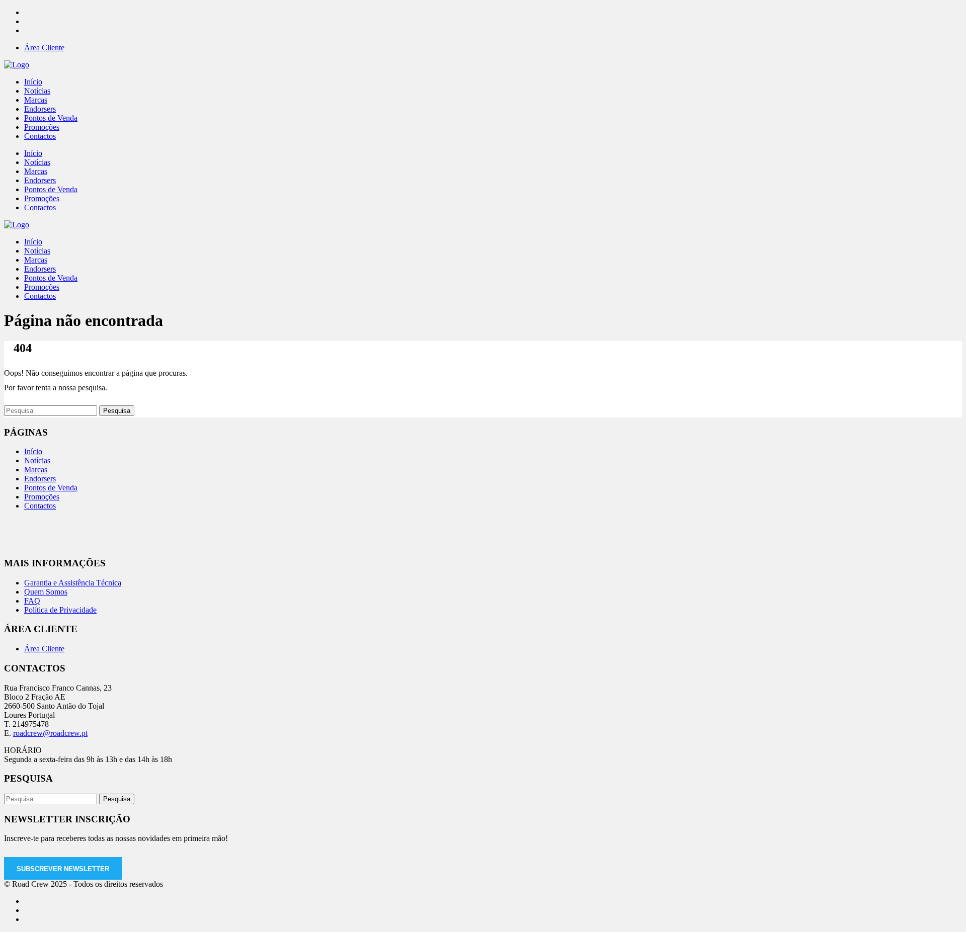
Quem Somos (45, 591)
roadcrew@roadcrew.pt (50, 733)
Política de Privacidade (60, 610)
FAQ (32, 601)
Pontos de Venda (50, 487)
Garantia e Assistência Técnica (72, 582)
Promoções (41, 496)
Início (33, 451)
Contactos (40, 505)
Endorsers (40, 478)
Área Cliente (44, 47)
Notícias (37, 460)
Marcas (35, 469)
